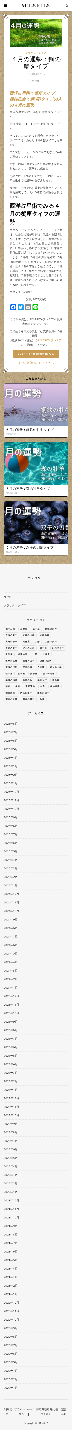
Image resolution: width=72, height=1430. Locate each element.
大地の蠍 (44, 635)
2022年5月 (11, 1158)
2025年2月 (11, 877)
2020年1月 (11, 1387)
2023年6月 (11, 1047)
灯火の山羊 (56, 667)
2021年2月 (11, 1285)
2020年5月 (11, 1362)
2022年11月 (11, 1106)
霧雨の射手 (29, 699)
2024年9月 (11, 919)
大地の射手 (12, 635)
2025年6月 (11, 843)
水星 (35, 654)
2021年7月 (11, 1243)
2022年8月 (11, 1132)
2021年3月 (11, 1277)
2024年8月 (11, 928)
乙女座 (24, 628)
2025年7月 (11, 834)
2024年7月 (11, 936)
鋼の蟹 (35, 80)
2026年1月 (11, 783)
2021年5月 (11, 1260)
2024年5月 (11, 953)
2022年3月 (11, 1175)
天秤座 (26, 641)
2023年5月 (11, 1055)
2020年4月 (11, 1370)
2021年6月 (11, 1251)
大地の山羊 (29, 635)
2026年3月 (11, 766)
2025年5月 (11, 851)
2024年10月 (11, 911)
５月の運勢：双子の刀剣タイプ (30, 547)
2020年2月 (11, 1379)
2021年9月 (11, 1226)
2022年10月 (11, 1115)
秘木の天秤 (49, 673)
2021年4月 (11, 1268)
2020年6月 (11, 1353)
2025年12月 (11, 791)
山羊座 (9, 654)
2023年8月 (11, 1030)
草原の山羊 (12, 680)
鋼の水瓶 (10, 692)
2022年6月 (11, 1149)
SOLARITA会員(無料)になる (36, 353)
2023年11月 (11, 1004)
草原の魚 (27, 680)
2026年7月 (11, 732)
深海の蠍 (27, 667)
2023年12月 (11, 996)
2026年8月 (11, 723)
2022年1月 (11, 1192)
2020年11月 (11, 1311)
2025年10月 (11, 809)
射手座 (43, 648)
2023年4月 (11, 1064)
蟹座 (8, 686)
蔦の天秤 (42, 680)
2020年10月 (11, 1319)
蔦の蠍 (55, 680)
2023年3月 (11, 1072)
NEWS (7, 597)
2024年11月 (11, 902)
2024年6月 (11, 945)
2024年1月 (11, 987)
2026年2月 (11, 774)
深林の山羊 (29, 660)
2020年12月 (11, 1302)
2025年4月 (11, 860)
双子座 (36, 628)
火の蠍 (41, 667)
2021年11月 (11, 1209)
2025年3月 (11, 868)
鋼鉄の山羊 (26, 692)
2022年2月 (11, 1183)
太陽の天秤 (51, 641)
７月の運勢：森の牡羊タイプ (28, 488)
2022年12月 (11, 1098)
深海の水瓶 (12, 667)
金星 (42, 686)
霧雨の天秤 (12, 699)
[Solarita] (36, 5)
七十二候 (10, 628)
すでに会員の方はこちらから (36, 362)
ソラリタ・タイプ (36, 52)
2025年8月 (11, 826)
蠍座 (18, 686)
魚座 (42, 699)
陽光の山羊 (43, 692)
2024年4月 (11, 962)
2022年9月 (11, 1124)
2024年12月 (11, 894)
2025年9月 (11, 817)
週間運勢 (30, 686)
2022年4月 (11, 1166)
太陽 (37, 641)
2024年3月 (11, 970)
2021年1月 (11, 1294)
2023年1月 (11, 1089)
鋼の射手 (55, 686)
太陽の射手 (12, 648)
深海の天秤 (46, 660)
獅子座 (33, 673)
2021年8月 (11, 1234)
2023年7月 (11, 1038)
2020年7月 (11, 1345)
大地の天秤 (51, 628)
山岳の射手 (58, 648)
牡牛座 (9, 673)
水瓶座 (46, 654)
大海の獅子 (12, 641)
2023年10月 (11, 1013)
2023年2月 (11, 1081)
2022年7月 (11, 1141)
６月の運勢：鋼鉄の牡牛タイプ (30, 429)
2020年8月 (11, 1336)
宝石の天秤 (29, 648)
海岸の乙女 (12, 660)
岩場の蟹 (23, 654)
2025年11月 (11, 800)
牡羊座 (21, 673)
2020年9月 (11, 1328)
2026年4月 (11, 757)
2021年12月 (11, 1200)
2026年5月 (11, 749)
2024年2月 (11, 979)
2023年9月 (11, 1021)
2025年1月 (11, 885)
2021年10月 (11, 1217)
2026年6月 (11, 740)
